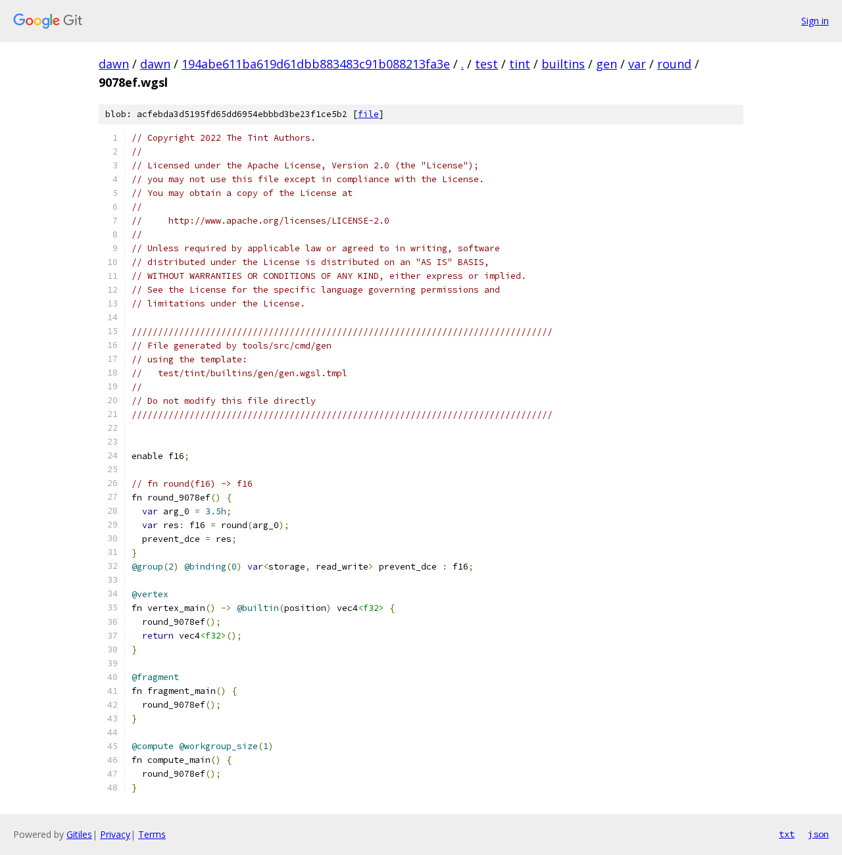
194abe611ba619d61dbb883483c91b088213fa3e (316, 64)
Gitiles (79, 834)
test (486, 64)
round (674, 64)
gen (606, 64)
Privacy (115, 834)
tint (519, 64)
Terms (152, 834)
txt (787, 834)
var (637, 64)
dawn (114, 64)
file (368, 114)
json (818, 834)
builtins (563, 64)
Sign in (815, 20)
